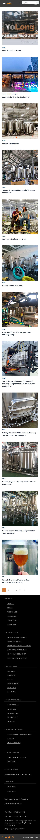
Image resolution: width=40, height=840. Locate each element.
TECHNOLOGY (12, 616)
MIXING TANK (11, 709)
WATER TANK (11, 688)
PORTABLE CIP (12, 791)
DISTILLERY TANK (12, 705)
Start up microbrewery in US (14, 239)
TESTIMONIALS (12, 620)
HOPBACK (10, 739)
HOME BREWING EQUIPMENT (16, 658)
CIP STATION (11, 787)
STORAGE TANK (12, 717)
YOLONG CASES (12, 612)
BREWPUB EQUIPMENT (14, 641)
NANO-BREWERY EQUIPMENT (16, 650)
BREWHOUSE (11, 671)
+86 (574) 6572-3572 (20, 816)
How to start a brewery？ (12, 286)
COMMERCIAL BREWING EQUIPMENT (19, 646)
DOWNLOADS (11, 624)
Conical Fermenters (10, 143)
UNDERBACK (11, 692)
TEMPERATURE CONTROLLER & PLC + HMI (18, 774)
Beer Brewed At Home (11, 50)
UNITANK (10, 679)
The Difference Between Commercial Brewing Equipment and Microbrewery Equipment (18, 383)
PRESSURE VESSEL (13, 713)
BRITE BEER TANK (13, 683)
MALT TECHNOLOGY (13, 743)
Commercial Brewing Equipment (15, 97)
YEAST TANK (11, 761)
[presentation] (20, 27)
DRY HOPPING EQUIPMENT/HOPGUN (19, 734)
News (3, 47)
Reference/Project (12, 94)
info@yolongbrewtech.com (13, 803)
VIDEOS (9, 608)
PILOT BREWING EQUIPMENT (16, 654)
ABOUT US (10, 604)
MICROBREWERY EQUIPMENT (16, 637)
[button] (20, 3)
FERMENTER (11, 675)
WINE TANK (11, 721)
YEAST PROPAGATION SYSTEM (17, 757)
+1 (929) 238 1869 (19, 812)
